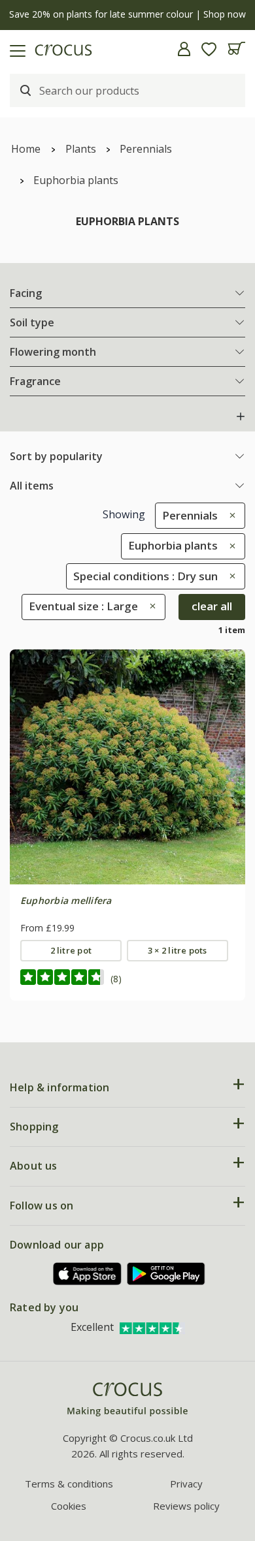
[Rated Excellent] (152, 1327)
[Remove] (229, 515)
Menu (15, 49)
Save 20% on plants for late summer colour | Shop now (127, 14)
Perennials (146, 149)
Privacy (186, 1483)
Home (26, 149)
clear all (212, 606)
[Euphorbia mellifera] (127, 766)
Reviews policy (186, 1505)
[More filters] (241, 416)
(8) (116, 979)
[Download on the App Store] (87, 1274)
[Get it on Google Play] (166, 1274)
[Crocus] (127, 1399)
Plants (80, 149)
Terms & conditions (69, 1483)
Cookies (68, 1505)
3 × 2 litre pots (177, 950)
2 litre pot (71, 950)
